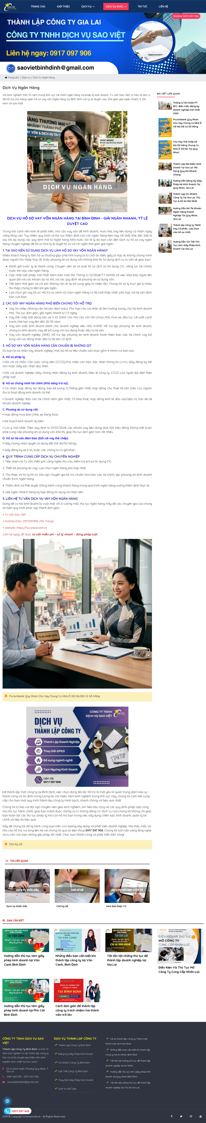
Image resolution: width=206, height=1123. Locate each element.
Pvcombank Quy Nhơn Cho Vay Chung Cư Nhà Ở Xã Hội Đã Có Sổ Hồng (54, 696)
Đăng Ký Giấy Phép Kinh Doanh (75, 1053)
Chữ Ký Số (15, 844)
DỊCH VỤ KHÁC (114, 6)
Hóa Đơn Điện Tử (116, 906)
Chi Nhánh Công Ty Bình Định (74, 1062)
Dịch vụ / (27, 77)
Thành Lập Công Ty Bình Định (74, 1045)
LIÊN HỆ (163, 6)
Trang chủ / (14, 77)
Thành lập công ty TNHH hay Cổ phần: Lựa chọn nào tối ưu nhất (187, 229)
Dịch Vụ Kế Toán (67, 1088)
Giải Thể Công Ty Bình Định (73, 1071)
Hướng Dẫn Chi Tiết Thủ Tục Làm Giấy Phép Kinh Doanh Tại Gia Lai (186, 245)
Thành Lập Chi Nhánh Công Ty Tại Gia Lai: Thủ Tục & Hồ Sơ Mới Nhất (186, 198)
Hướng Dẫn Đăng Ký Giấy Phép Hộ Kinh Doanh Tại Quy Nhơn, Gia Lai (187, 184)
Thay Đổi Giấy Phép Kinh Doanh (75, 1080)
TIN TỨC (142, 6)
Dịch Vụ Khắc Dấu (16, 906)
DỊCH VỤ (86, 6)
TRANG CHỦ (38, 6)
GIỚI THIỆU (63, 6)
